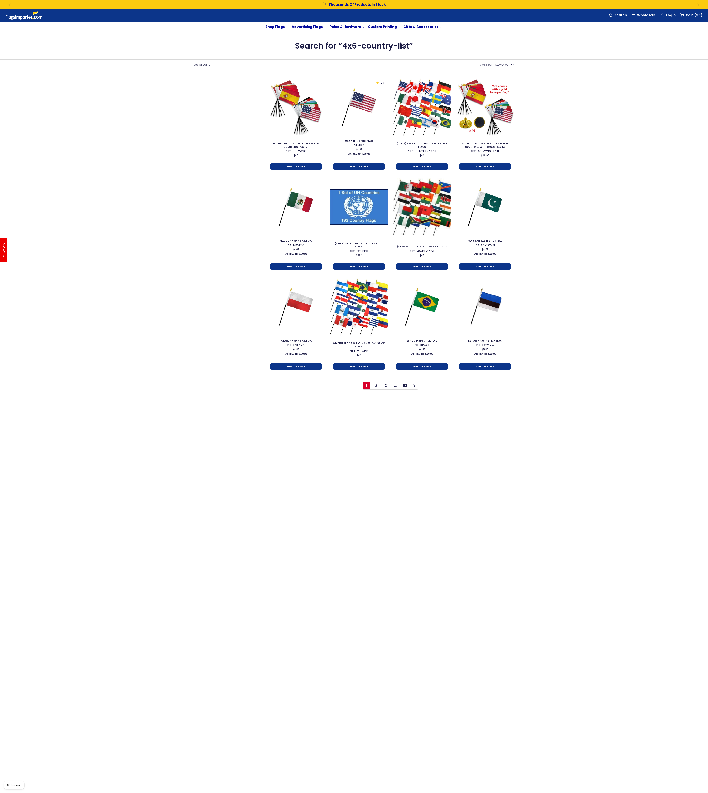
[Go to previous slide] (9, 4)
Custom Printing (382, 27)
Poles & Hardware (345, 27)
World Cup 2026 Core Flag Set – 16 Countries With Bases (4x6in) (485, 125)
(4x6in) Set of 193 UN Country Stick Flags (359, 225)
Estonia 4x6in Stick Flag (485, 325)
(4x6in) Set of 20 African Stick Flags (422, 225)
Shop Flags (275, 27)
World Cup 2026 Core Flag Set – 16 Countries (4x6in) (296, 125)
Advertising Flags (307, 27)
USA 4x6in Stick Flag (359, 125)
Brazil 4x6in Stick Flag (422, 325)
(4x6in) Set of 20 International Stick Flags (422, 125)
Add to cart (295, 166)
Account (668, 15)
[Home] (24, 15)
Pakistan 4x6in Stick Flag (485, 225)
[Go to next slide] (698, 4)
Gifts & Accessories (421, 27)
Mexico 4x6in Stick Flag (296, 225)
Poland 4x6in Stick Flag (296, 325)
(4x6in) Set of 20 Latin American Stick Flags (359, 325)
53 (405, 385)
